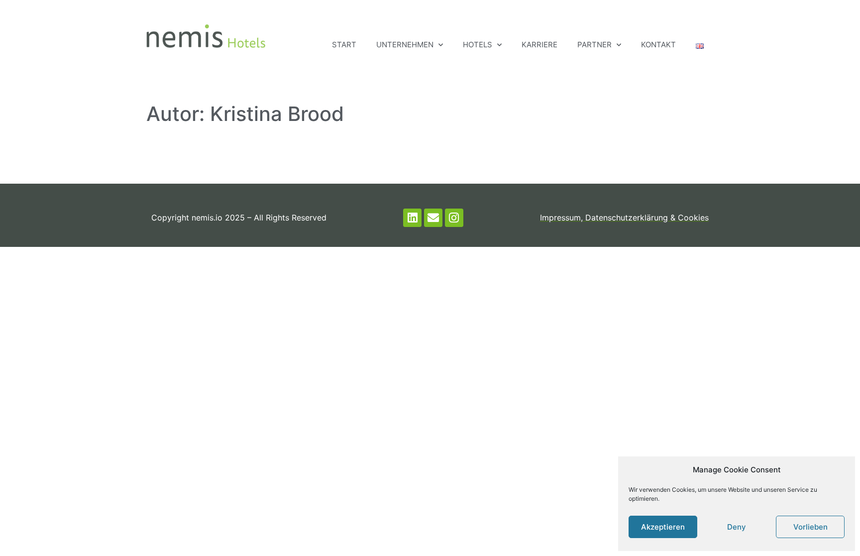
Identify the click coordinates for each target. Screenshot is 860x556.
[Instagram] (454, 218)
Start (344, 44)
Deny (736, 527)
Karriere (539, 44)
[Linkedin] (412, 218)
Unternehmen (404, 44)
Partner (594, 44)
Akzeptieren (663, 527)
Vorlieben (810, 527)
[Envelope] (433, 218)
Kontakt (658, 44)
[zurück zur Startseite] (205, 36)
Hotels (477, 44)
